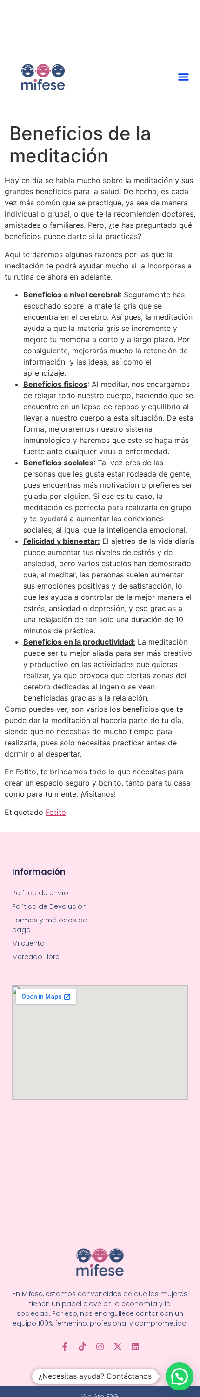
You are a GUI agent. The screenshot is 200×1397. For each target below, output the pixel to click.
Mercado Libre (36, 957)
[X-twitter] (117, 1346)
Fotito (56, 812)
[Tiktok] (82, 1346)
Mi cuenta (28, 943)
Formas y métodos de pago (49, 924)
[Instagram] (100, 1346)
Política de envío (40, 893)
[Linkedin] (135, 1346)
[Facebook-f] (64, 1346)
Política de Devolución (49, 906)
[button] (183, 77)
